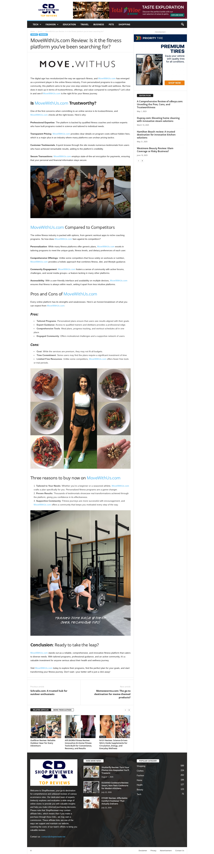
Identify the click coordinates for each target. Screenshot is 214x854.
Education (69, 24)
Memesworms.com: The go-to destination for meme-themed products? (112, 694)
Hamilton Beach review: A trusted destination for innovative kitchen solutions (156, 134)
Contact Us (179, 850)
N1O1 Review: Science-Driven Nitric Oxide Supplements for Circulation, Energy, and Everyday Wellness (113, 744)
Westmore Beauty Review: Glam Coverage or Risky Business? (155, 150)
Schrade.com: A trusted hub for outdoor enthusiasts (48, 692)
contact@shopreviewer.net (53, 836)
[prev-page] (125, 710)
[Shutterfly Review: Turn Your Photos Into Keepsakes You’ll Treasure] (91, 772)
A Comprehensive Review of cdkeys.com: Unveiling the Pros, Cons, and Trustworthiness (160, 104)
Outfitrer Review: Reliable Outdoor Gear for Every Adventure (42, 743)
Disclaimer (143, 850)
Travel (85, 24)
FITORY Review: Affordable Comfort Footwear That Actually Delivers (114, 801)
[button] (182, 24)
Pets (111, 24)
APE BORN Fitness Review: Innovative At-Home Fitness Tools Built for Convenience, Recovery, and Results (78, 744)
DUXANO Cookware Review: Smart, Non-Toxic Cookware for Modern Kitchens (115, 785)
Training (43, 35)
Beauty (140, 789)
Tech (35, 24)
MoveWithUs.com (107, 78)
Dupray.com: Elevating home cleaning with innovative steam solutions (158, 119)
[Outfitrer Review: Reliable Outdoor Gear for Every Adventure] (46, 726)
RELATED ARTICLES (41, 710)
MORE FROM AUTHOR (62, 710)
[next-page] (129, 710)
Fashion (51, 24)
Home (32, 31)
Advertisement (166, 850)
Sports (40, 31)
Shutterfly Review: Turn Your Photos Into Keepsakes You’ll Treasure (115, 770)
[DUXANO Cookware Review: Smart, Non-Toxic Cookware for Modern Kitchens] (91, 787)
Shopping (124, 24)
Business (98, 24)
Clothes (140, 771)
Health (68, 737)
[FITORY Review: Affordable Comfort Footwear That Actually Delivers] (91, 802)
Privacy (153, 850)
